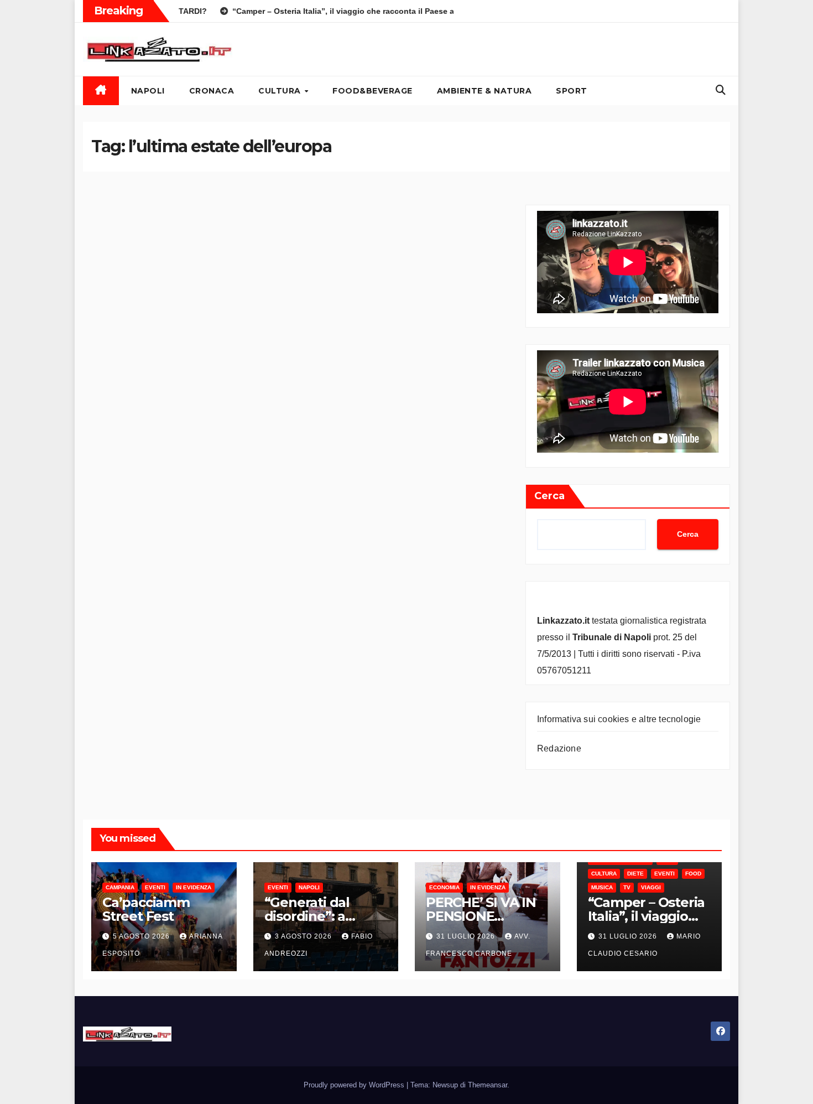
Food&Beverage (372, 91)
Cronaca (211, 91)
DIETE (635, 873)
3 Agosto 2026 (304, 936)
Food (693, 873)
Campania (120, 887)
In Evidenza (193, 887)
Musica (602, 887)
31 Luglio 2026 (466, 936)
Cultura (280, 91)
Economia (444, 887)
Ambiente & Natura (484, 91)
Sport (571, 91)
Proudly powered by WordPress (355, 1085)
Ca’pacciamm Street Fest (146, 909)
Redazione (559, 748)
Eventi (155, 887)
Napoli (148, 91)
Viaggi (651, 887)
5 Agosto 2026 (142, 936)
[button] (721, 90)
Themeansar (487, 1085)
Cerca (549, 496)
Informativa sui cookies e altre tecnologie (619, 719)
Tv (626, 887)
